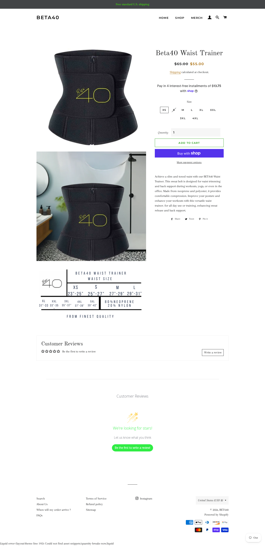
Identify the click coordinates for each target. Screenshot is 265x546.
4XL (195, 118)
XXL (213, 109)
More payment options (189, 162)
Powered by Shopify (216, 514)
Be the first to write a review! (132, 448)
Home (164, 18)
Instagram (145, 498)
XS (164, 109)
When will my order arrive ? (53, 510)
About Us (42, 504)
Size (189, 101)
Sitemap (91, 510)
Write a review (213, 352)
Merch (197, 18)
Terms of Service (96, 498)
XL (201, 109)
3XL (183, 118)
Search (40, 498)
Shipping (175, 72)
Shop (179, 18)
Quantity (163, 132)
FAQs (39, 515)
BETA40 (47, 17)
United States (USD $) (210, 500)
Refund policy (94, 504)
